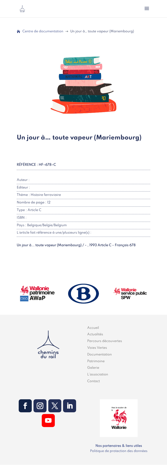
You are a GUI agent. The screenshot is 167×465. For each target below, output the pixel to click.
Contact (93, 381)
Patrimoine (96, 361)
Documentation (99, 354)
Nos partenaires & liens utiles (118, 446)
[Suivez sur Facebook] (25, 405)
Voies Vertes (97, 348)
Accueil (93, 328)
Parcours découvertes (104, 341)
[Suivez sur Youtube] (48, 420)
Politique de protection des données (118, 451)
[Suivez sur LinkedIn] (69, 405)
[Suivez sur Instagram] (40, 405)
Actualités (95, 334)
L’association (97, 374)
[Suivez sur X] (54, 405)
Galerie (93, 368)
